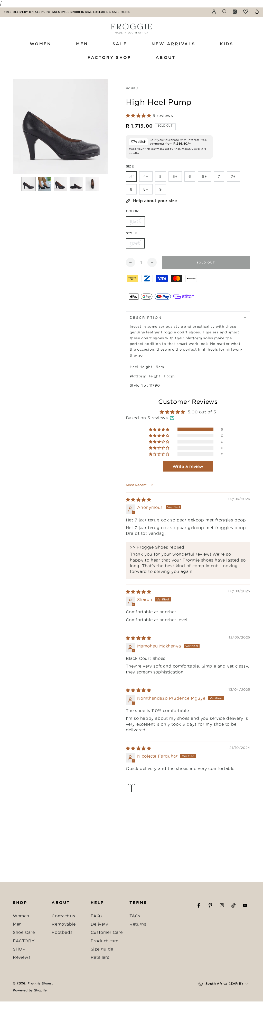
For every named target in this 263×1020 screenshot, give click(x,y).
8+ (145, 189)
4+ (145, 176)
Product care (104, 940)
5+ (175, 176)
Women (21, 915)
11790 (135, 243)
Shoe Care (24, 932)
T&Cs (134, 915)
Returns (137, 924)
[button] (28, 184)
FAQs (96, 915)
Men (17, 924)
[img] (138, 499)
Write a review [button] (188, 466)
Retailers (100, 957)
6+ (204, 176)
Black (135, 221)
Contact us (63, 915)
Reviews (22, 957)
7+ (233, 176)
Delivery (99, 924)
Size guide (102, 949)
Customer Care (107, 932)
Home (131, 88)
